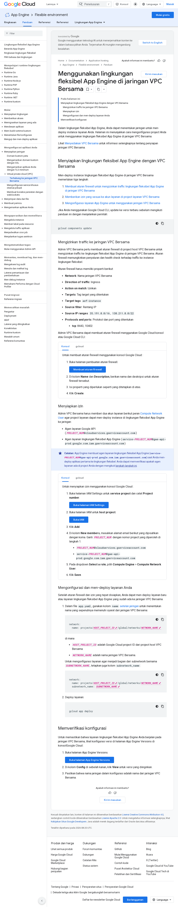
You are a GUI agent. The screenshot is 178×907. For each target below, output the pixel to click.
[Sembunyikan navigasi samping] (41, 900)
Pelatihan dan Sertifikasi (128, 874)
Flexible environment (51, 15)
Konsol (124, 4)
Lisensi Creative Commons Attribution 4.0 (142, 814)
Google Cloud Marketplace (58, 861)
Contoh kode (121, 863)
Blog (148, 849)
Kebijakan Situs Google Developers (68, 821)
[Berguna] (158, 60)
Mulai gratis (163, 15)
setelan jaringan (129, 606)
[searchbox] (23, 33)
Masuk (170, 4)
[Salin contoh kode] (162, 223)
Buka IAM (78, 519)
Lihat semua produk (62, 849)
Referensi (44, 22)
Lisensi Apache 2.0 (111, 818)
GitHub (118, 849)
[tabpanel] (112, 374)
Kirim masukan (153, 74)
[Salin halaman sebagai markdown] (98, 89)
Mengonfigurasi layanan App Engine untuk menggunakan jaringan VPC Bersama (112, 203)
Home (61, 60)
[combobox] (94, 4)
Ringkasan (10, 22)
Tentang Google (59, 886)
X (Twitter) (152, 860)
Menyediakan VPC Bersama (81, 143)
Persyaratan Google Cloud (119, 886)
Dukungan (88, 854)
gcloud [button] (80, 346)
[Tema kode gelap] (157, 223)
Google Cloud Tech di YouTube (157, 873)
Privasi (75, 886)
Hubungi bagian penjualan (59, 870)
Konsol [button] (65, 346)
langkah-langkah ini (126, 465)
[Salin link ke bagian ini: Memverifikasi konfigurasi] (109, 729)
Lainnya (50, 4)
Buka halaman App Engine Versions (89, 759)
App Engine (20, 15)
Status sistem (90, 865)
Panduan (27, 22)
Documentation (76, 60)
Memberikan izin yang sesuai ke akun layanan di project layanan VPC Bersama (112, 197)
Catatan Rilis (89, 860)
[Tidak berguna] (164, 60)
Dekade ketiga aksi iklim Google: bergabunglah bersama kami (86, 892)
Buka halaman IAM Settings (88, 505)
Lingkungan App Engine (88, 22)
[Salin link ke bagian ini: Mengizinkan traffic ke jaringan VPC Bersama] (133, 242)
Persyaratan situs (92, 886)
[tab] (65, 346)
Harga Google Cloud (61, 854)
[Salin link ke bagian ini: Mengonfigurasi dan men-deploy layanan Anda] (135, 588)
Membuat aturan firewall (87, 369)
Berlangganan (135, 899)
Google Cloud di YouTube (159, 865)
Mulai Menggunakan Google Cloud (126, 856)
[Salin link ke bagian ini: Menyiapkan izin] (86, 406)
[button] (22, 72)
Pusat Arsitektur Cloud (127, 868)
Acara (149, 854)
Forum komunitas (92, 849)
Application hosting (98, 60)
